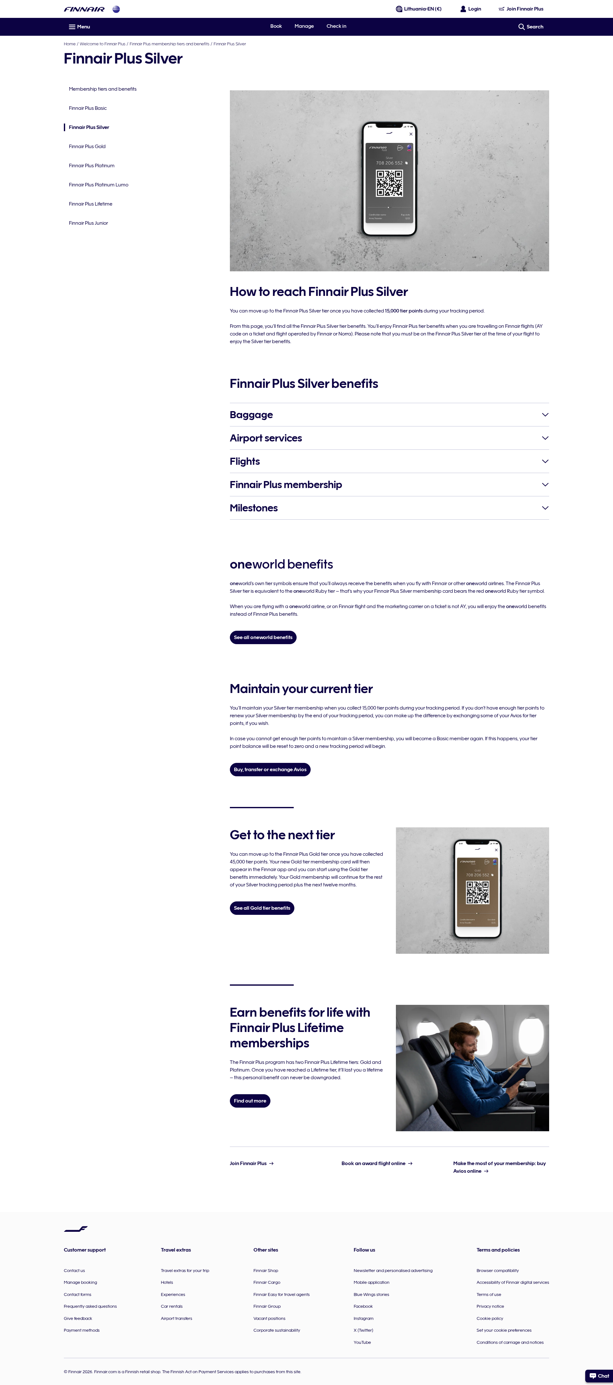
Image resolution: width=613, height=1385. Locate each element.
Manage (304, 26)
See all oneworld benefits (263, 637)
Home (70, 43)
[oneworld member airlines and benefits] (116, 9)
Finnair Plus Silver (230, 43)
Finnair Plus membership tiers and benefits (169, 43)
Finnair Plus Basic (88, 108)
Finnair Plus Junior (88, 223)
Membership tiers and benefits (103, 89)
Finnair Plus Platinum (92, 166)
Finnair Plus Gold (87, 146)
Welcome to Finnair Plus (102, 43)
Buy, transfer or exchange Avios (270, 769)
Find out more (250, 1101)
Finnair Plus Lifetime (90, 204)
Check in (336, 26)
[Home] (84, 9)
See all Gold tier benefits (262, 908)
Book (276, 26)
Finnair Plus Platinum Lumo (98, 185)
